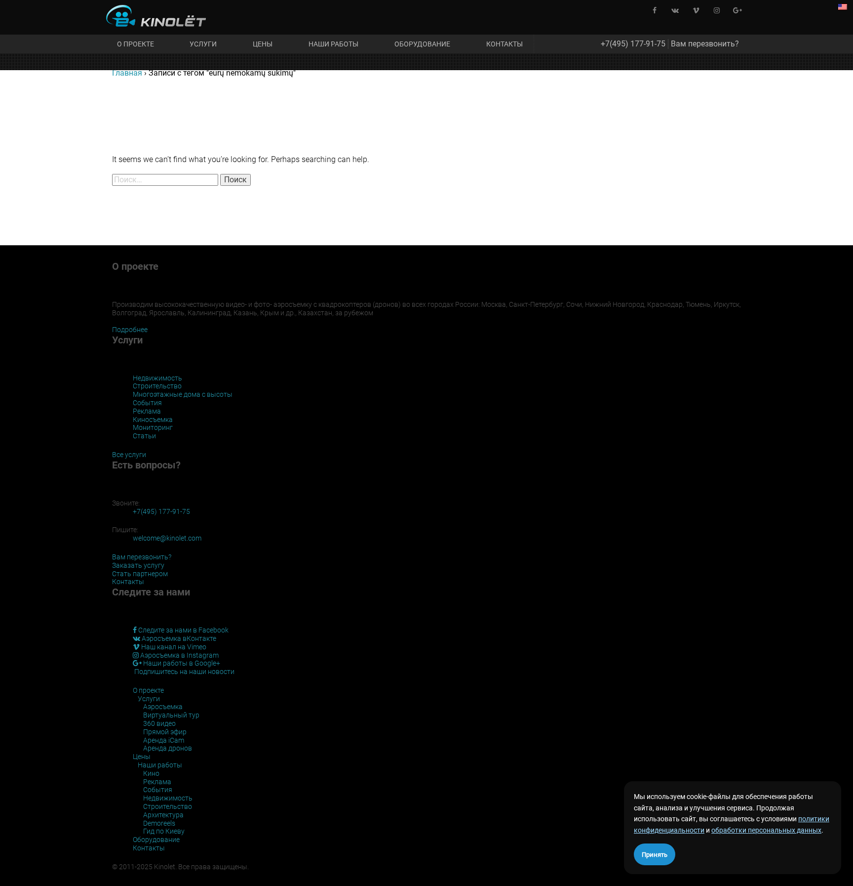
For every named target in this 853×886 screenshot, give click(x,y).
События (147, 403)
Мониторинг (153, 427)
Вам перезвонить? (705, 43)
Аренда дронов (167, 748)
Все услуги (129, 455)
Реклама (147, 411)
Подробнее (130, 330)
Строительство (157, 386)
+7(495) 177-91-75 (633, 43)
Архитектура (163, 815)
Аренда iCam (163, 740)
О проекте (135, 44)
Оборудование (422, 44)
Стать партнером (140, 574)
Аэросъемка (163, 707)
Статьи (144, 436)
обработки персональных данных (766, 830)
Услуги (203, 44)
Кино (151, 773)
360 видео (159, 723)
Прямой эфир (165, 732)
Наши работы (333, 44)
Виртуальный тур (171, 715)
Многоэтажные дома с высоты (183, 394)
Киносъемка (153, 419)
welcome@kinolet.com (167, 538)
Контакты (504, 44)
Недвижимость (157, 378)
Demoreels (159, 823)
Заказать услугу (138, 565)
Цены (262, 44)
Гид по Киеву (164, 831)
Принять (654, 854)
